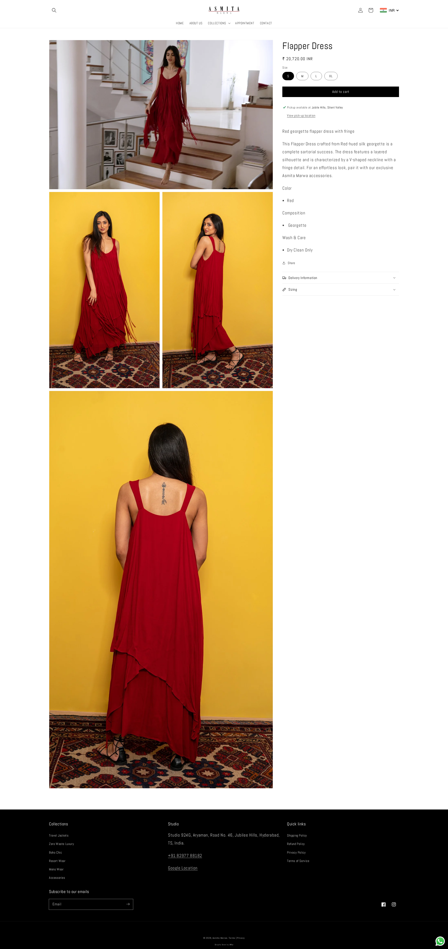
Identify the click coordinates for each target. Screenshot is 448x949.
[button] (54, 10)
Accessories (57, 878)
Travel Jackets (58, 835)
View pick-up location (301, 115)
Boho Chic (55, 852)
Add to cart (340, 91)
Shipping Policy (297, 835)
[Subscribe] (128, 904)
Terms (232, 937)
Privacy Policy (296, 852)
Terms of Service (298, 861)
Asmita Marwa (220, 937)
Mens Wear (56, 869)
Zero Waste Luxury (61, 844)
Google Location (183, 868)
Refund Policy (296, 844)
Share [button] (291, 263)
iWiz (231, 944)
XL (331, 76)
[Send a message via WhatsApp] (440, 941)
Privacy (241, 937)
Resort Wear (57, 861)
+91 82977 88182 (185, 855)
